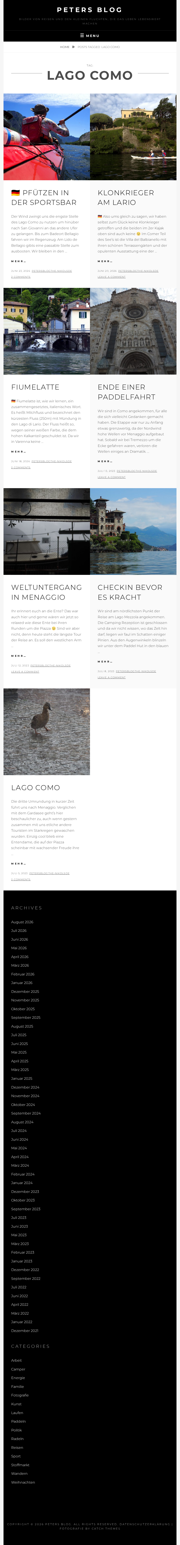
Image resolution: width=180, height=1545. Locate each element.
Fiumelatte (35, 387)
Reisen (17, 1448)
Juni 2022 (19, 1296)
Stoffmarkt (20, 1465)
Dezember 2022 (25, 1270)
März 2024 (20, 1165)
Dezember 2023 (25, 1192)
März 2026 (20, 965)
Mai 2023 (19, 1235)
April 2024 (20, 1157)
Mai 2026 (19, 948)
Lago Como (35, 787)
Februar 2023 (22, 1252)
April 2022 (19, 1304)
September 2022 (25, 1278)
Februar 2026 (22, 974)
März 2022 (20, 1313)
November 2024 (25, 1096)
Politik (16, 1430)
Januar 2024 (21, 1183)
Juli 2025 (18, 1035)
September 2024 (26, 1113)
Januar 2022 (21, 1322)
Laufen (17, 1413)
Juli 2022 (18, 1287)
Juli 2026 (19, 931)
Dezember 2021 (24, 1331)
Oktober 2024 (23, 1105)
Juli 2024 (19, 1131)
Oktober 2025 (23, 1009)
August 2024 (22, 1122)
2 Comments (21, 276)
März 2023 (20, 1244)
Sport (16, 1456)
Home (65, 47)
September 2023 (25, 1209)
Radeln (17, 1439)
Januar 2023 (21, 1261)
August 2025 (22, 1026)
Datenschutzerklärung (145, 1524)
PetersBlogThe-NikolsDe (52, 270)
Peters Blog (90, 10)
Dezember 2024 (25, 1087)
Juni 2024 (19, 1139)
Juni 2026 (19, 939)
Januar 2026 (21, 983)
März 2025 (20, 1070)
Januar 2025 (21, 1078)
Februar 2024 (22, 1174)
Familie (17, 1387)
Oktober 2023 (23, 1200)
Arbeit (16, 1360)
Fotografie (20, 1395)
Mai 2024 (19, 1148)
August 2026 (22, 922)
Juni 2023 (19, 1226)
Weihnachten (23, 1482)
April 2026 (20, 957)
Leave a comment (112, 276)
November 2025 (25, 1000)
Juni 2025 (19, 1044)
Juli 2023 (18, 1218)
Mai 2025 (19, 1052)
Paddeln (18, 1421)
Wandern (19, 1473)
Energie (18, 1378)
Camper (18, 1369)
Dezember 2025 (25, 992)
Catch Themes (106, 1528)
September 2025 (25, 1017)
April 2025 (19, 1061)
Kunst (16, 1404)
